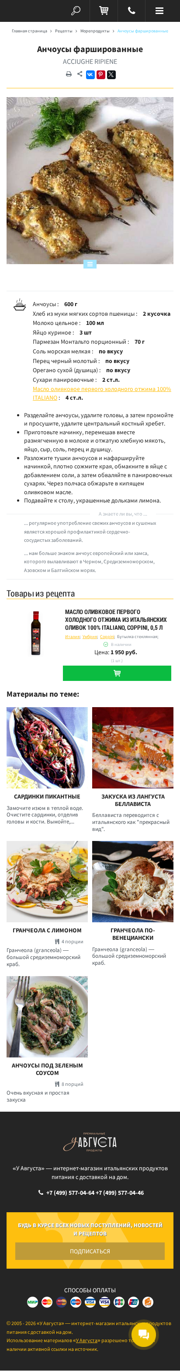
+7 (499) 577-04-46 (120, 1193)
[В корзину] (117, 673)
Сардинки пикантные (47, 796)
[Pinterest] (101, 74)
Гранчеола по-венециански (133, 934)
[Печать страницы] (68, 74)
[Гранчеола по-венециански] (132, 881)
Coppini (107, 636)
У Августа (86, 1340)
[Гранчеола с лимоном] (47, 881)
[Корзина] (103, 11)
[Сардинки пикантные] (47, 747)
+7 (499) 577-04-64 (70, 1193)
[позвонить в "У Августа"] (131, 11)
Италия (72, 636)
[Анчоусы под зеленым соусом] (47, 1016)
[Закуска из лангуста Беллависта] (132, 747)
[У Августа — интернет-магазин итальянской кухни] (20, 11)
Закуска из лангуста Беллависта (133, 800)
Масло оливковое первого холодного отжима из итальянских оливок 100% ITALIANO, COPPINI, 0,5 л (116, 619)
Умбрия (90, 636)
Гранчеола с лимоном (47, 930)
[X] (111, 74)
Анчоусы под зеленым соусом (47, 1069)
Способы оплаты (90, 1290)
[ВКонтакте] (90, 74)
